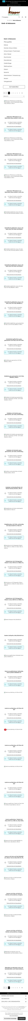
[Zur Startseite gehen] (14, 11)
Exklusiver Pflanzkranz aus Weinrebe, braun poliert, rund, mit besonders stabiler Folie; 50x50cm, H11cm (14, 154)
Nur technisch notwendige (10, 1018)
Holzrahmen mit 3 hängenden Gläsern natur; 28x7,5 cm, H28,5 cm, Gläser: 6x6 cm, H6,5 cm (14, 599)
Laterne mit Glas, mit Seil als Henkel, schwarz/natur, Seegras (14, 894)
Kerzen (6, 78)
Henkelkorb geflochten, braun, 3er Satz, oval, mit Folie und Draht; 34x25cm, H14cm (14, 228)
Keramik (6, 72)
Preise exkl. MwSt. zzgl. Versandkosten (14, 126)
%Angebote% (8, 81)
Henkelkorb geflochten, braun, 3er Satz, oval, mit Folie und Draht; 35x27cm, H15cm (14, 265)
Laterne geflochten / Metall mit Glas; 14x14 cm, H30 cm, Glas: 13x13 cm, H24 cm (14, 820)
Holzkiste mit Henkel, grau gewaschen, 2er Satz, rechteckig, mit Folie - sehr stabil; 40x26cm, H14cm (14, 414)
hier (19, 123)
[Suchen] (19, 17)
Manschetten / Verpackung (12, 75)
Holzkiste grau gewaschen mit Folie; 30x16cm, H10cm (14, 377)
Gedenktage (7, 63)
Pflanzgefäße (8, 42)
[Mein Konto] (22, 17)
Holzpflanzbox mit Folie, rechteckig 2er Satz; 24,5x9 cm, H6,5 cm (14, 525)
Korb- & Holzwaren (10, 39)
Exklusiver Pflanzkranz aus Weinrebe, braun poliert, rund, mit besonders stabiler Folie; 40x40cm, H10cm (14, 117)
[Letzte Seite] (22, 93)
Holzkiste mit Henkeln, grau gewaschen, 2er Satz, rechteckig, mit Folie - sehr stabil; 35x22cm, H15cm (14, 451)
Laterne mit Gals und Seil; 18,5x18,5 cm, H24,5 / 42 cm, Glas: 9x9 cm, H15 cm (14, 857)
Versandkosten (22, 1006)
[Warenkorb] (25, 17)
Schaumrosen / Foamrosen (12, 51)
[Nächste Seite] (19, 93)
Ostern (6, 69)
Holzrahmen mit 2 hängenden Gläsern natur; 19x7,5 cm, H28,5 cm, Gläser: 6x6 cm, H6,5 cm (14, 562)
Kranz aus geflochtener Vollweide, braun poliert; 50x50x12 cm (14, 672)
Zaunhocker (7, 57)
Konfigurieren (22, 1018)
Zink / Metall (7, 54)
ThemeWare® (18, 1009)
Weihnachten (8, 66)
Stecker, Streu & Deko (10, 48)
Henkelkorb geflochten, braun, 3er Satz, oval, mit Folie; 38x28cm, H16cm (14, 302)
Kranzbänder (7, 60)
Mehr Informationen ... (14, 1015)
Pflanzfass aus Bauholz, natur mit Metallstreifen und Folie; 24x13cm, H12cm (14, 968)
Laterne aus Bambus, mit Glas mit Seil (14, 709)
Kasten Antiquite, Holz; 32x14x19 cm (14, 635)
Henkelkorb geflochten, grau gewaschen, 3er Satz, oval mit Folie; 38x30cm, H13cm (14, 339)
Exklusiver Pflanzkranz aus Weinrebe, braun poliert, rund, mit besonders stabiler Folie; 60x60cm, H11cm (14, 191)
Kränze (6, 45)
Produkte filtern (15, 86)
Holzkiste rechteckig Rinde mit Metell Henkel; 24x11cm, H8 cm (14, 488)
